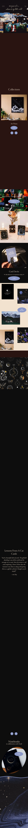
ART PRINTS (22, 310)
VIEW (14, 278)
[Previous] (12, 133)
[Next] (16, 133)
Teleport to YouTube (14, 201)
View (14, 127)
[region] (14, 115)
